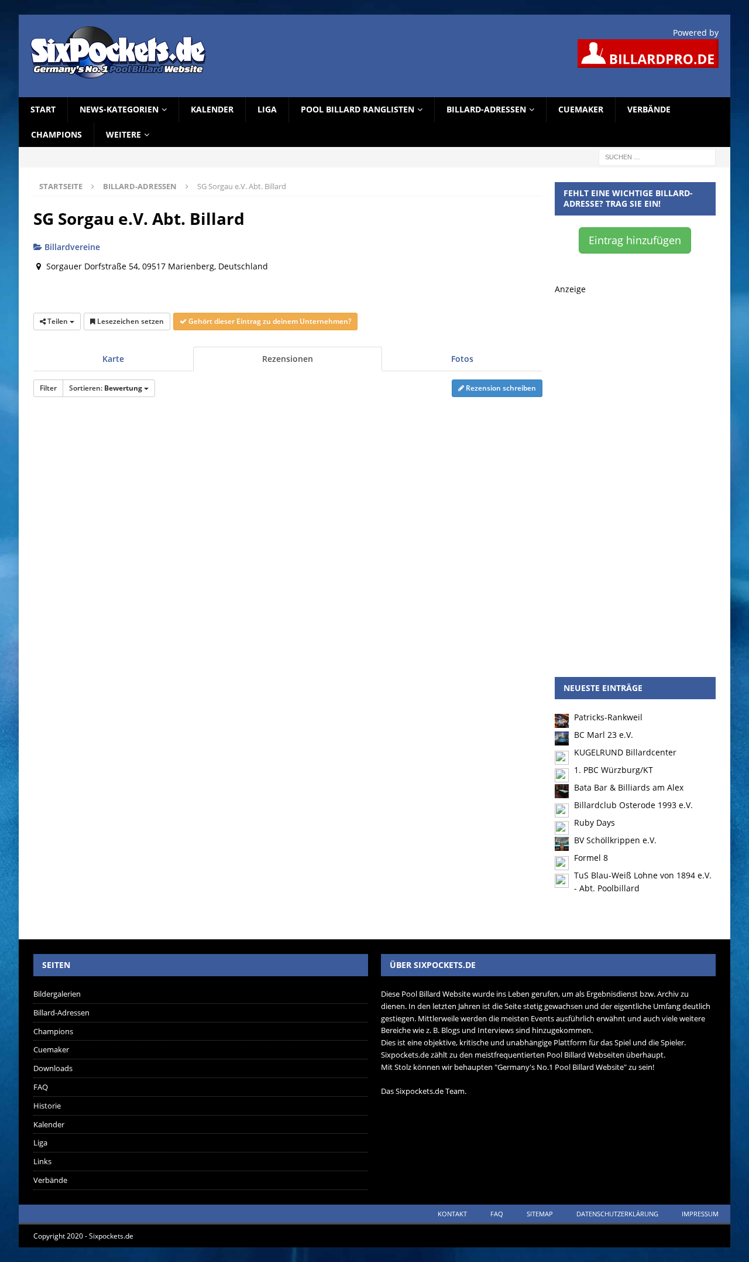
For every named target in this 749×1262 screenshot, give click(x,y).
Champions (56, 134)
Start (43, 109)
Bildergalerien (57, 994)
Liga (267, 109)
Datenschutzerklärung (617, 1213)
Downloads (53, 1068)
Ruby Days (594, 822)
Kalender (212, 109)
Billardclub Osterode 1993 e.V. (633, 804)
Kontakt (452, 1213)
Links (42, 1161)
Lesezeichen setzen (129, 321)
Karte (113, 358)
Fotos (462, 358)
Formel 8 (591, 857)
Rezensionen (287, 358)
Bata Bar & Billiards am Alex (628, 787)
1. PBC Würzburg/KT (613, 769)
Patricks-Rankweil (608, 717)
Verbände (649, 109)
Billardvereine (71, 246)
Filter (48, 388)
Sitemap (540, 1213)
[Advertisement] (635, 472)
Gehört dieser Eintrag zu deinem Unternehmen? (269, 321)
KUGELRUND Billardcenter (625, 752)
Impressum (700, 1213)
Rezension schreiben (500, 388)
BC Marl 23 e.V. (603, 734)
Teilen (58, 321)
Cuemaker (580, 109)
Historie (47, 1105)
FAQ (40, 1087)
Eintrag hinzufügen (635, 240)
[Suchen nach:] (657, 156)
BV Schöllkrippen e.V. (615, 840)
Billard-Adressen (486, 109)
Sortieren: (105, 388)
